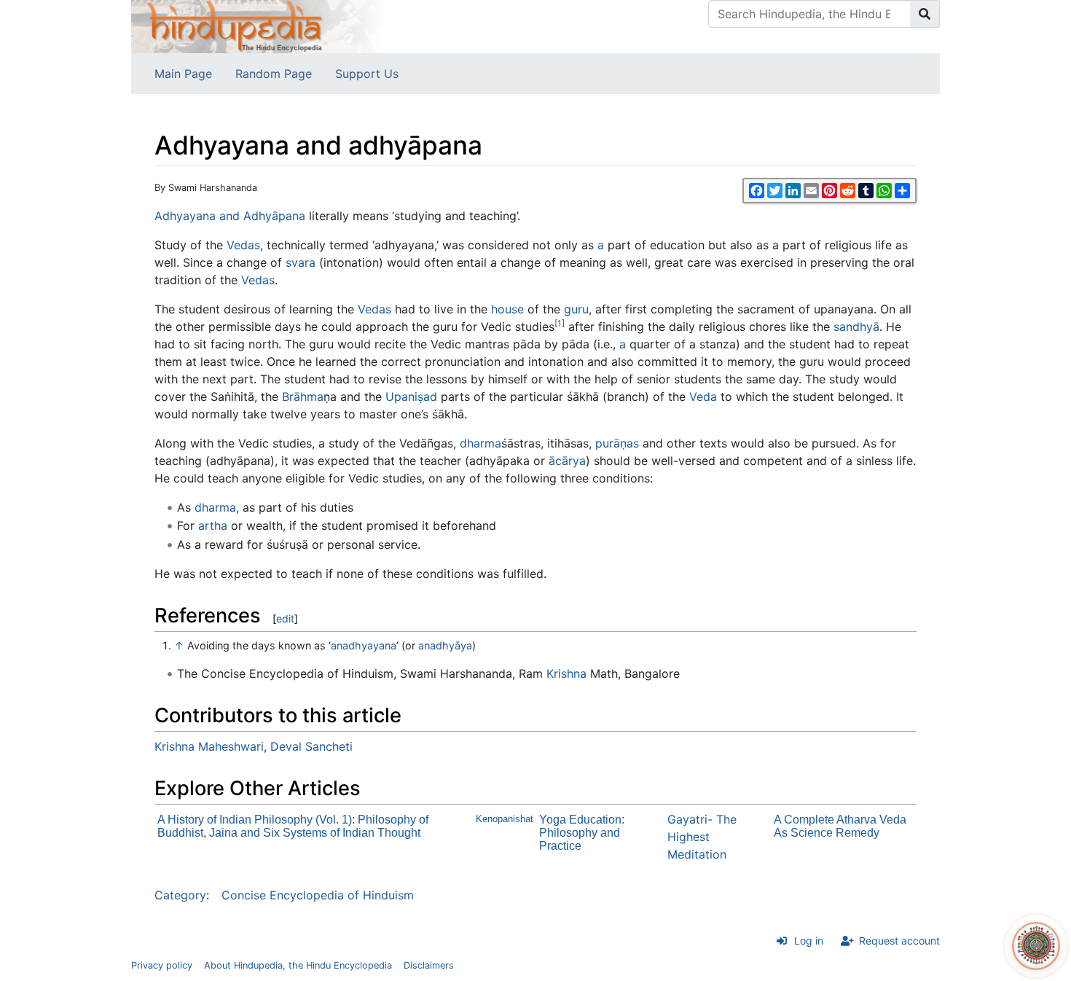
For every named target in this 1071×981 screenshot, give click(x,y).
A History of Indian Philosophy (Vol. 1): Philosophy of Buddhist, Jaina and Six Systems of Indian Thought (292, 826)
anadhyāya (445, 645)
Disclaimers (429, 965)
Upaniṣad (411, 396)
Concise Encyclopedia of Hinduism (317, 895)
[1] (559, 323)
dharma (480, 443)
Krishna (566, 673)
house (507, 309)
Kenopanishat (504, 818)
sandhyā (856, 326)
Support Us (367, 73)
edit (285, 618)
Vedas (243, 245)
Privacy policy (161, 965)
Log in (808, 940)
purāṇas (617, 443)
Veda (703, 396)
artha (212, 525)
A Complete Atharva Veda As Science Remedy (840, 826)
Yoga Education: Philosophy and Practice (581, 832)
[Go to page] (925, 14)
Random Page (273, 73)
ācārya (567, 460)
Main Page (183, 73)
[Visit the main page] (258, 25)
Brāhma (302, 396)
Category (180, 895)
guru (576, 309)
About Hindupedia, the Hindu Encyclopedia (298, 965)
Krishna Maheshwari (209, 746)
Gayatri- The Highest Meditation (702, 836)
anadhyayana (363, 645)
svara (300, 262)
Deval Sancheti (311, 746)
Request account (899, 940)
